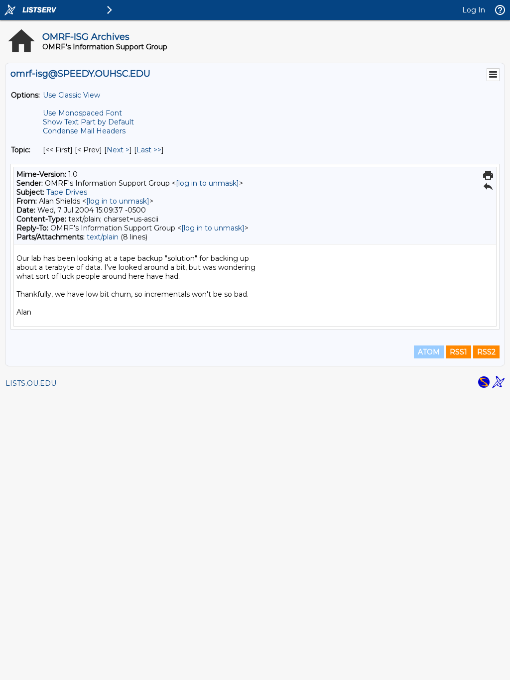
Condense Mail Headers (84, 130)
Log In (473, 9)
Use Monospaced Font (82, 113)
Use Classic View (71, 95)
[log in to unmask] (207, 183)
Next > (118, 149)
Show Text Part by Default (88, 121)
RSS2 (486, 351)
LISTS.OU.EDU (30, 383)
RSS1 (458, 351)
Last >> (148, 149)
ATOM (429, 351)
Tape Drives (66, 192)
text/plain (103, 236)
